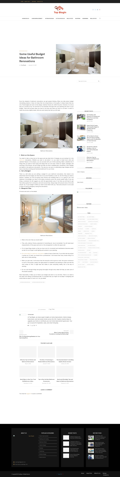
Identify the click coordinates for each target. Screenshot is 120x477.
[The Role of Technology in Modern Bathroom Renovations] (46, 352)
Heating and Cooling (44, 439)
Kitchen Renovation (82, 252)
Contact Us (40, 1)
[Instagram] (97, 10)
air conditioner (81, 216)
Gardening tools (88, 233)
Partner (34, 1)
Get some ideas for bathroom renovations (33, 253)
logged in (28, 393)
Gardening (85, 18)
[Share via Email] (53, 309)
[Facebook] (93, 10)
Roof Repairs (85, 262)
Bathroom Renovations (25, 282)
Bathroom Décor (43, 442)
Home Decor (25, 18)
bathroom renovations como (38, 282)
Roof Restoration (94, 262)
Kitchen (88, 250)
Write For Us (97, 473)
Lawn (90, 252)
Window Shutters (81, 266)
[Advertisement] (60, 31)
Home (22, 1)
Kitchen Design (42, 454)
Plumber (95, 255)
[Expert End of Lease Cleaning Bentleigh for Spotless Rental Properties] (81, 127)
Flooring (87, 228)
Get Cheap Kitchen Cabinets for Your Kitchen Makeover (74, 450)
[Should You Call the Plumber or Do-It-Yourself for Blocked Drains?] (81, 149)
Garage (79, 231)
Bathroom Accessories (93, 221)
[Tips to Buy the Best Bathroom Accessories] (46, 371)
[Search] (100, 18)
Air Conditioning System (92, 219)
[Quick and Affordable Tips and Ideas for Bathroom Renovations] (65, 371)
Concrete (80, 226)
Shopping (77, 18)
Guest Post (27, 1)
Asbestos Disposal (82, 221)
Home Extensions (91, 238)
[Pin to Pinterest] (52, 309)
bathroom (22, 160)
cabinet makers (93, 223)
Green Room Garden (93, 235)
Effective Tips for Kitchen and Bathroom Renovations (93, 159)
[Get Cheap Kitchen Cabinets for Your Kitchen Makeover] (66, 450)
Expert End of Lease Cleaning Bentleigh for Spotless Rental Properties (93, 128)
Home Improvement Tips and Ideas (85, 243)
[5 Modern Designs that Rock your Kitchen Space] (66, 437)
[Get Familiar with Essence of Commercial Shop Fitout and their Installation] (81, 117)
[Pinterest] (100, 10)
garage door (86, 231)
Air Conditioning (81, 219)
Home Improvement (37, 18)
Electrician (80, 228)
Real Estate (70, 18)
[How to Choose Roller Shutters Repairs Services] (66, 455)
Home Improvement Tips (94, 240)
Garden (93, 231)
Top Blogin (23, 65)
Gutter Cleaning (81, 238)
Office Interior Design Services (84, 255)
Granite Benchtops (82, 235)
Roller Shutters (93, 259)
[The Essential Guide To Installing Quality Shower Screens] (65, 352)
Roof (79, 262)
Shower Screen (90, 264)
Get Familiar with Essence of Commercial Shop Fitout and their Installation (93, 117)
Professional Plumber (82, 259)
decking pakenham (88, 226)
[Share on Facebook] (49, 309)
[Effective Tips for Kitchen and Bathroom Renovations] (28, 352)
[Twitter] (95, 10)
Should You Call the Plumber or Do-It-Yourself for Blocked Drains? (92, 149)
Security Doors (81, 264)
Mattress (95, 252)
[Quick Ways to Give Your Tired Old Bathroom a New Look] (28, 371)
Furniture (94, 228)
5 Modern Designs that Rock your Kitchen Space (75, 437)
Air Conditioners (90, 216)
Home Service (42, 457)
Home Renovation (81, 245)
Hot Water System (82, 247)
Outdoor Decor (60, 18)
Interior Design (49, 18)
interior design (81, 250)
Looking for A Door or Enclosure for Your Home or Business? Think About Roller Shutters (76, 443)
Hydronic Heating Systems (93, 247)
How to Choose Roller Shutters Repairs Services (75, 456)
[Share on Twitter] (50, 309)
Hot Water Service (91, 245)
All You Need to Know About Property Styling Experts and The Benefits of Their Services (94, 138)
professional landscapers (83, 257)
